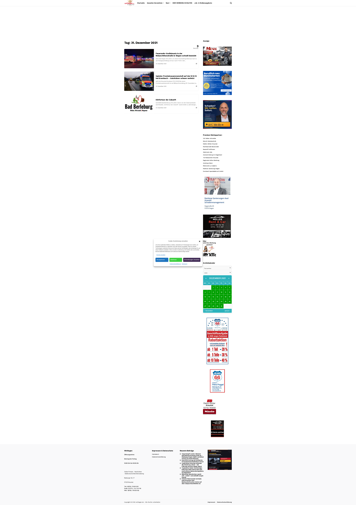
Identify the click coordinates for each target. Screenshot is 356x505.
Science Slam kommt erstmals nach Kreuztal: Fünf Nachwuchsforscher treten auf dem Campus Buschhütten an (192, 481)
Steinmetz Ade (207, 152)
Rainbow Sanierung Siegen (211, 168)
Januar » (227, 311)
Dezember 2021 (217, 278)
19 (229, 297)
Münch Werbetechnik (209, 141)
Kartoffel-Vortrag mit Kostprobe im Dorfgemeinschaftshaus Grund (192, 460)
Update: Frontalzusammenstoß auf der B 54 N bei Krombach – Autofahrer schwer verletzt (176, 77)
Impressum (184, 264)
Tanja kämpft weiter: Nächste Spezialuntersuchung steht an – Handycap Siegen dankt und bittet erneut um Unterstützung (193, 456)
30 (217, 306)
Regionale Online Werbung (211, 160)
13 (205, 297)
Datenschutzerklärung (175, 264)
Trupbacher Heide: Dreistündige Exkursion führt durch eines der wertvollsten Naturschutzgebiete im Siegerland (192, 470)
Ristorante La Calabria (210, 166)
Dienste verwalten (160, 255)
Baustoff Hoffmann (209, 149)
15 (213, 297)
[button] (200, 241)
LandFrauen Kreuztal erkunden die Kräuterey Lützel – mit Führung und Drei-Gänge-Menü (192, 465)
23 (217, 301)
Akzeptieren (160, 259)
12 (229, 292)
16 (217, 297)
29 (213, 306)
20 (205, 301)
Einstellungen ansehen (192, 259)
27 (205, 306)
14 (209, 297)
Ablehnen (173, 259)
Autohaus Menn (208, 163)
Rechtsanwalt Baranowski (211, 146)
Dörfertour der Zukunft (166, 100)
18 (225, 297)
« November (209, 311)
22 (213, 301)
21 (209, 301)
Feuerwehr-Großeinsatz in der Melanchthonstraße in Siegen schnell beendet (176, 54)
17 (221, 297)
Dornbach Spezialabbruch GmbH (213, 171)
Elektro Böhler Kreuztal (210, 144)
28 (209, 306)
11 (225, 292)
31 (221, 306)
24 (221, 301)
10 (221, 292)
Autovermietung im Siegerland (212, 155)
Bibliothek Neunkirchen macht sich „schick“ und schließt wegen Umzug (192, 475)
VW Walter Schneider (209, 138)
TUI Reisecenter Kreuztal (210, 157)
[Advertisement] (178, 24)
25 (225, 301)
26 (229, 301)
